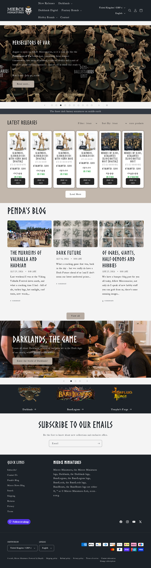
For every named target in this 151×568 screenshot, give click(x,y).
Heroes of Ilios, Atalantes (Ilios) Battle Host (133, 157)
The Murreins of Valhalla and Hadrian (26, 259)
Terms (10, 511)
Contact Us (12, 475)
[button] (65, 3)
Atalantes (15, 169)
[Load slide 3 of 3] (80, 381)
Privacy (10, 506)
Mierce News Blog (16, 485)
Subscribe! (12, 470)
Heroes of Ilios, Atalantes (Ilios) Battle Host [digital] (110, 157)
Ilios (23, 169)
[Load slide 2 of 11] (52, 105)
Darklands (28, 409)
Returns (11, 501)
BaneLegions (73, 409)
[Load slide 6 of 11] (69, 105)
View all (75, 315)
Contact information (108, 558)
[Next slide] (99, 105)
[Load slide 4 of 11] (61, 105)
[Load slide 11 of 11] (92, 105)
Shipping (11, 496)
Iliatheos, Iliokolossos (87, 154)
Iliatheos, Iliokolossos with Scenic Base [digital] (18, 157)
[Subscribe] (98, 443)
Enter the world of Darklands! (32, 361)
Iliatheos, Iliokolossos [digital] (41, 155)
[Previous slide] (44, 105)
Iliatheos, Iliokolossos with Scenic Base (64, 155)
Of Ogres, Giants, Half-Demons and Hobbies (118, 259)
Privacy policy (78, 558)
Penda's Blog (13, 480)
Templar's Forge (119, 409)
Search (10, 490)
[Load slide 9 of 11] (83, 105)
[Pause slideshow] (106, 105)
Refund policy (65, 558)
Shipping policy (52, 558)
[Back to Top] (145, 562)
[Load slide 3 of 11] (56, 105)
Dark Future (68, 252)
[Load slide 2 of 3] (75, 381)
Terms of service (92, 558)
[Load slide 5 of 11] (65, 105)
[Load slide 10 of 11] (87, 105)
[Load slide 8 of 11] (78, 105)
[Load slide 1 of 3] (71, 381)
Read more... (23, 84)
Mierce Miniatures (21, 558)
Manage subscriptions (107, 561)
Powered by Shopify (36, 558)
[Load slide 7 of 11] (74, 105)
